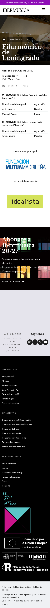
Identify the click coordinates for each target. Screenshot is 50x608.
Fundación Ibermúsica (11, 476)
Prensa (4, 481)
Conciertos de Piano (10, 429)
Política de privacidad (22, 587)
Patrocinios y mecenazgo (12, 472)
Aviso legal (6, 587)
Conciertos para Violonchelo (14, 437)
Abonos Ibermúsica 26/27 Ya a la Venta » (25, 2)
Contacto (6, 485)
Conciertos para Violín (11, 433)
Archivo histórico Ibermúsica (13, 446)
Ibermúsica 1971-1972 (19, 39)
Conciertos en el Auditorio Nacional (17, 424)
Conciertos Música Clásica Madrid (16, 420)
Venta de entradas (9, 385)
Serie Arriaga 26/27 (10, 389)
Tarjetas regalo (8, 398)
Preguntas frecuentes (10, 403)
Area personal (8, 376)
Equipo (5, 468)
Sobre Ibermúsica (9, 463)
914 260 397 (13, 334)
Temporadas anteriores (11, 442)
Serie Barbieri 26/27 (10, 394)
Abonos (5, 381)
